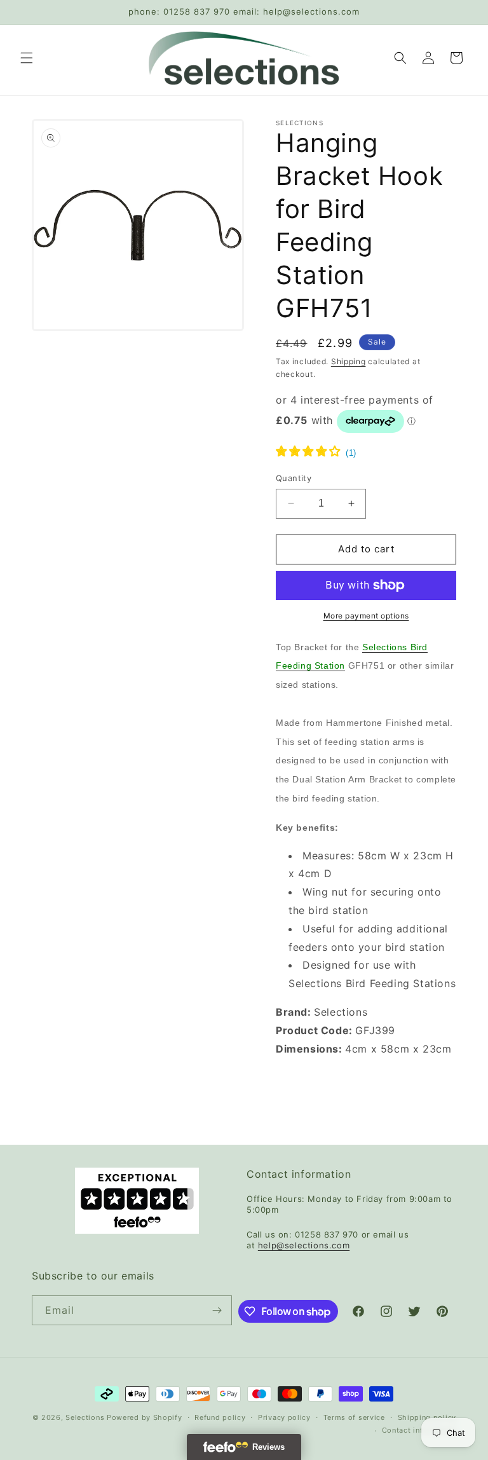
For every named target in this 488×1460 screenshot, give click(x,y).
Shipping (348, 361)
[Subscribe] (217, 1310)
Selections (84, 1417)
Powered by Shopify (144, 1417)
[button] (27, 58)
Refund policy (219, 1417)
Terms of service (354, 1417)
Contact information (419, 1430)
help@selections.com (303, 1245)
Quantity (293, 478)
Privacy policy (284, 1417)
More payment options (366, 615)
